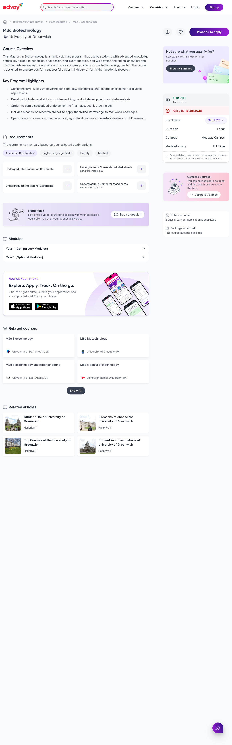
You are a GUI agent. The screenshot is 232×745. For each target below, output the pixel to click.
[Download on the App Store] (20, 306)
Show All (76, 390)
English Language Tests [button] (57, 153)
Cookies (155, 724)
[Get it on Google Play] (46, 306)
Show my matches (180, 68)
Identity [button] (85, 153)
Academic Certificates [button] (20, 153)
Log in (195, 7)
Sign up (214, 7)
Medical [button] (103, 153)
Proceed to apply (209, 32)
